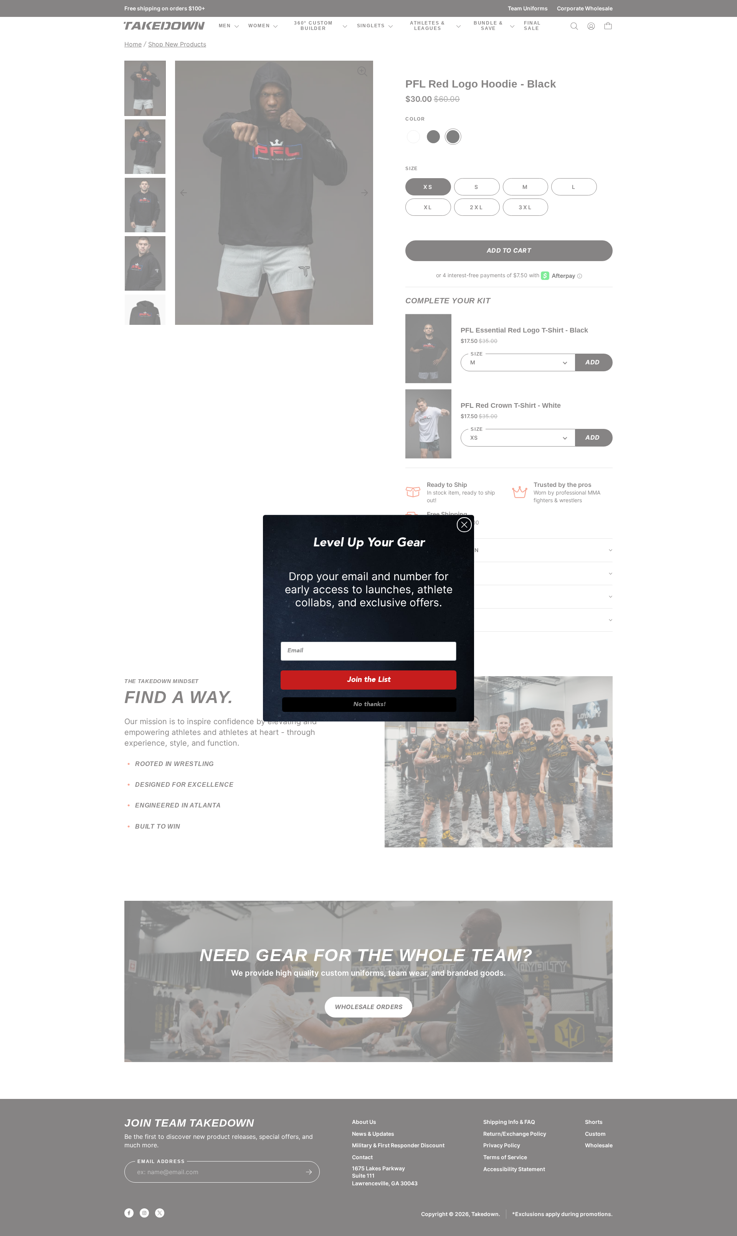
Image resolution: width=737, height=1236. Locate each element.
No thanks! (369, 705)
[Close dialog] (464, 524)
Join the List (368, 680)
